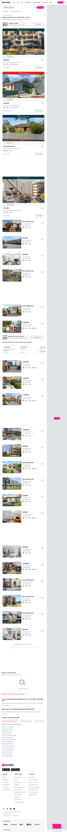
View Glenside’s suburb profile (8, 703)
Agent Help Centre (33, 794)
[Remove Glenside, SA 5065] (12, 7)
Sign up (60, 2)
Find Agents (16, 784)
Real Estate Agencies (18, 787)
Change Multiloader (33, 779)
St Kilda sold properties (7, 752)
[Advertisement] (23, 166)
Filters (6, 11)
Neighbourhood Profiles (19, 792)
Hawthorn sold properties (8, 741)
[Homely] (11, 765)
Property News (17, 799)
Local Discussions (18, 789)
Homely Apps (5, 787)
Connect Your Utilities (19, 802)
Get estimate (38, 24)
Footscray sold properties (8, 750)
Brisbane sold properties (7, 731)
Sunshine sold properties (7, 756)
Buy (14, 2)
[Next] (44, 349)
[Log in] (65, 2)
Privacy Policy (6, 815)
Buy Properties (17, 777)
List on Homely (32, 777)
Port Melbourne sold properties (9, 739)
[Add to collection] (42, 60)
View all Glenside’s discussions (8, 711)
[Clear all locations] (35, 7)
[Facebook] (4, 809)
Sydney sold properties (7, 729)
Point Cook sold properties (8, 745)
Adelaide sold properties (7, 737)
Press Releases (5, 779)
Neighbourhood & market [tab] (26, 721)
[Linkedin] (14, 809)
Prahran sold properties (7, 754)
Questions (45, 2)
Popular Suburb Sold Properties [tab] (10, 721)
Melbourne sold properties (8, 726)
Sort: (17, 11)
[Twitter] (10, 809)
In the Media (5, 782)
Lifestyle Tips (17, 797)
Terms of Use (15, 815)
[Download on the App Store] (6, 769)
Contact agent (39, 67)
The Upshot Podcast (33, 789)
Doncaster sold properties (8, 747)
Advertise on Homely (33, 782)
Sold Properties (17, 782)
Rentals (15, 779)
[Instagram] (7, 809)
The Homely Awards (33, 792)
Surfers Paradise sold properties (9, 735)
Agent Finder (28, 2)
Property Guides (17, 794)
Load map (57, 418)
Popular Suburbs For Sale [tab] (41, 721)
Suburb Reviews (37, 2)
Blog (51, 2)
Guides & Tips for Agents (34, 787)
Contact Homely (6, 789)
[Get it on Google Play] (15, 769)
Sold (22, 2)
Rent (18, 2)
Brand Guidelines (6, 784)
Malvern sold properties (7, 743)
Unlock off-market (37, 337)
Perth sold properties (6, 733)
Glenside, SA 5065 (8, 15)
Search (41, 7)
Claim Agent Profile (33, 784)
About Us (4, 777)
